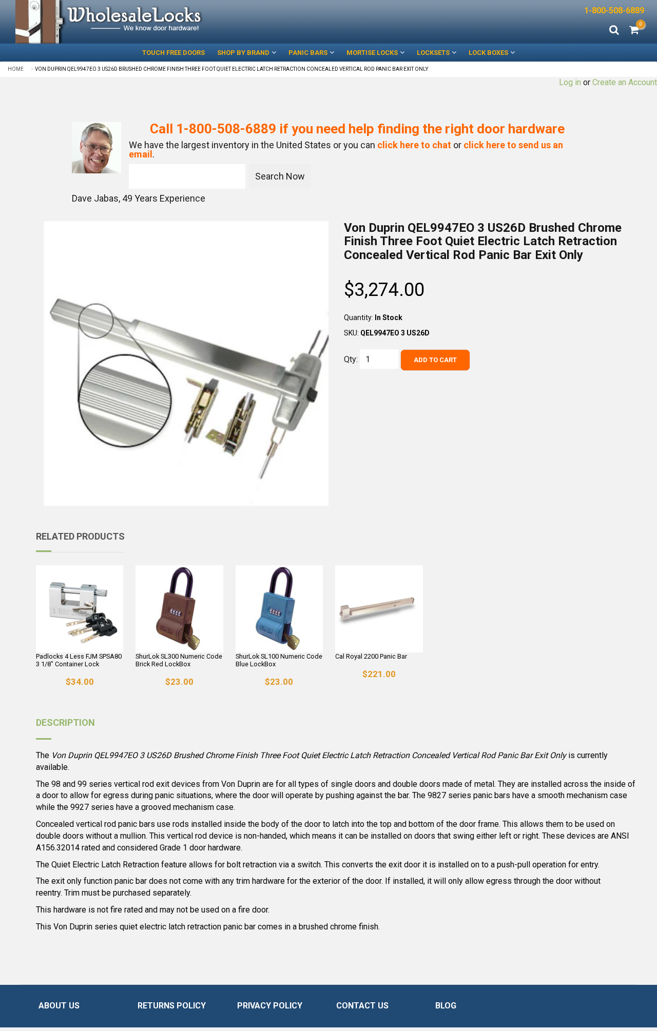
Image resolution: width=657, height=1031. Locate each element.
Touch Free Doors (173, 52)
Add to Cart (435, 360)
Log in (570, 82)
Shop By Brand (243, 52)
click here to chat (414, 145)
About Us (59, 1005)
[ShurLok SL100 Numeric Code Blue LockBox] (279, 608)
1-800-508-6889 (614, 10)
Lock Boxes (488, 52)
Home (16, 69)
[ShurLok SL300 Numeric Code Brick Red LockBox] (179, 608)
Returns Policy (172, 1005)
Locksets (433, 52)
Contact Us (362, 1005)
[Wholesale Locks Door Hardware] (164, 22)
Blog (445, 1005)
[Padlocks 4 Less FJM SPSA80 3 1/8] (79, 608)
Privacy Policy (269, 1005)
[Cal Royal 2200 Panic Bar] (378, 608)
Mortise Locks (372, 52)
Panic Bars (307, 52)
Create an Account (624, 82)
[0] (634, 31)
